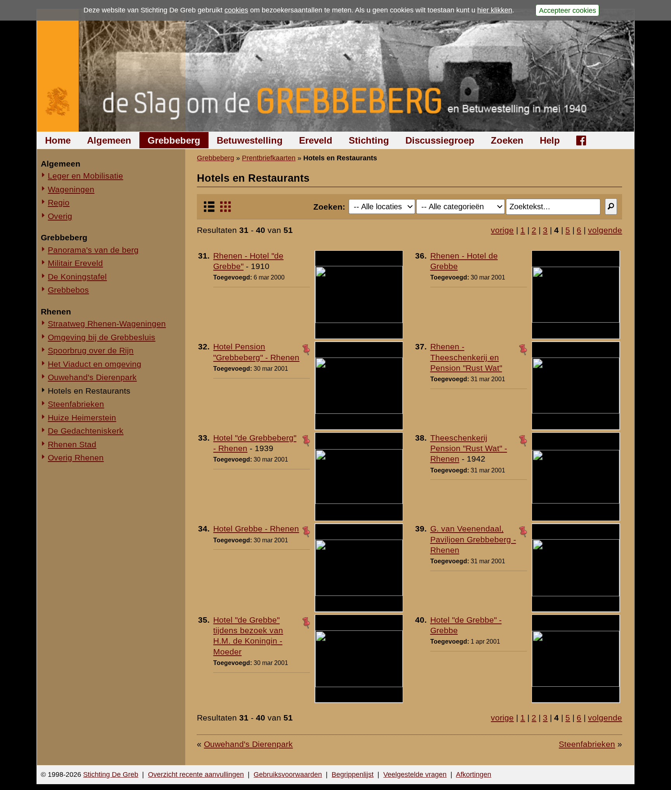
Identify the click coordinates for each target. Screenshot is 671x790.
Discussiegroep (440, 140)
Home (58, 140)
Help (550, 140)
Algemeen (109, 140)
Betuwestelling (250, 140)
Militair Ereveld (75, 263)
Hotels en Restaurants (89, 390)
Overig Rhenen (76, 457)
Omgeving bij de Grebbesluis (101, 337)
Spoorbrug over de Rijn (91, 350)
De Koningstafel (77, 276)
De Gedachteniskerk (85, 430)
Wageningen (71, 189)
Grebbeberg (174, 140)
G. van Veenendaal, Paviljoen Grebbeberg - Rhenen (473, 539)
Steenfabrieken (76, 403)
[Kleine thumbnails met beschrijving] (209, 209)
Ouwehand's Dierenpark (92, 377)
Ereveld (315, 140)
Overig (60, 216)
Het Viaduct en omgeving (94, 363)
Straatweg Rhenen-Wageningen (107, 323)
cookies (236, 10)
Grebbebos (68, 289)
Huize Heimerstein (82, 417)
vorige (502, 230)
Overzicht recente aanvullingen (196, 774)
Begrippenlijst (353, 774)
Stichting (369, 140)
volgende (605, 230)
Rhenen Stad (72, 444)
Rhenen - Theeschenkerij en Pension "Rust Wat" (466, 357)
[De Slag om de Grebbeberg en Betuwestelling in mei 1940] (335, 70)
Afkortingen (473, 774)
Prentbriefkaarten (269, 158)
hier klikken (494, 10)
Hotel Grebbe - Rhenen (256, 528)
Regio (59, 202)
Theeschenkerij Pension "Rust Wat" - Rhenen (468, 448)
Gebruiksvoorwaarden (288, 774)
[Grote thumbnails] (225, 209)
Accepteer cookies (567, 10)
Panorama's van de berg (93, 249)
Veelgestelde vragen (415, 774)
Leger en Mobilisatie (85, 175)
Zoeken (507, 140)
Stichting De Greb (110, 774)
